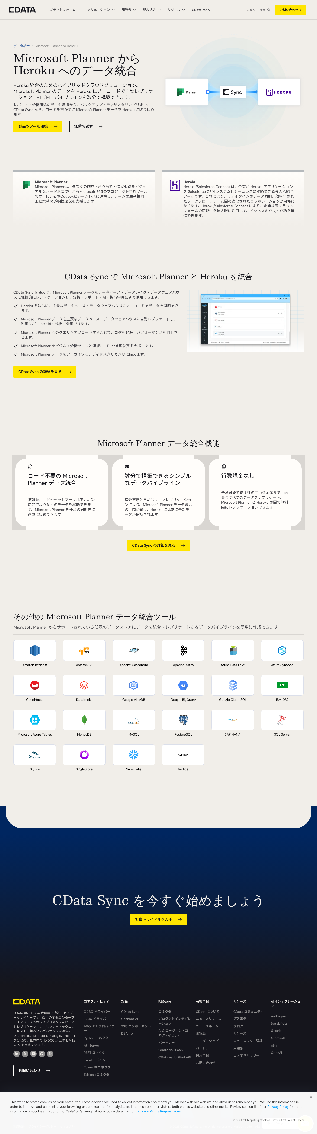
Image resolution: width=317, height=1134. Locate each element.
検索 (262, 10)
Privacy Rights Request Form (159, 1111)
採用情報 (202, 1055)
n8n (274, 1045)
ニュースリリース (208, 1019)
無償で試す (83, 126)
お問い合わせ (289, 10)
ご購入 (251, 10)
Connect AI (129, 1019)
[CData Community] (50, 1054)
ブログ (238, 1026)
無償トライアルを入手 (153, 919)
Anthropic (278, 1016)
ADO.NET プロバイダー (99, 1028)
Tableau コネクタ (96, 1075)
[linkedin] (16, 1054)
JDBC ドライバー (96, 1019)
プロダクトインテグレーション (174, 1021)
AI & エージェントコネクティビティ (173, 1033)
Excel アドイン (95, 1060)
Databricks (279, 1023)
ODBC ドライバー (97, 1012)
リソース (239, 1033)
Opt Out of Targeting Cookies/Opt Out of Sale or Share (268, 1120)
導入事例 (239, 1019)
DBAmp (127, 1033)
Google (276, 1031)
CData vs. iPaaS (170, 1050)
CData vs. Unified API (174, 1057)
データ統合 (21, 46)
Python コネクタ (96, 1038)
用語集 (238, 1048)
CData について (208, 1012)
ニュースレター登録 (247, 1041)
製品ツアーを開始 (33, 126)
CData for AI (201, 10)
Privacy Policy (278, 1107)
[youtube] (33, 1054)
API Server (91, 1045)
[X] (25, 1054)
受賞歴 (201, 1033)
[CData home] (26, 10)
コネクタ (164, 1012)
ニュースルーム (207, 1026)
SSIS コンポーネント (136, 1026)
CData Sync (130, 1012)
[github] (42, 1054)
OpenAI (276, 1053)
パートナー (166, 1043)
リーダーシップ (207, 1041)
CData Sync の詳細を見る (40, 371)
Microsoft (278, 1038)
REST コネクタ (94, 1053)
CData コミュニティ (248, 1012)
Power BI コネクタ (97, 1067)
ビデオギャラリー (246, 1055)
